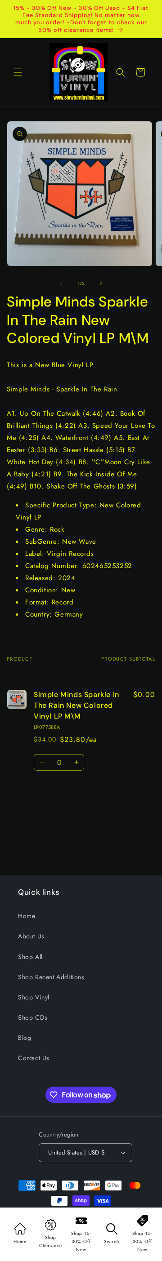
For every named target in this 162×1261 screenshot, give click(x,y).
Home (26, 915)
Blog (24, 1037)
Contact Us (34, 1057)
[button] (18, 72)
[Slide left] (61, 283)
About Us (31, 936)
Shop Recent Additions (51, 976)
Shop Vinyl (34, 997)
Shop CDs (33, 1017)
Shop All (30, 956)
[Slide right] (101, 283)
